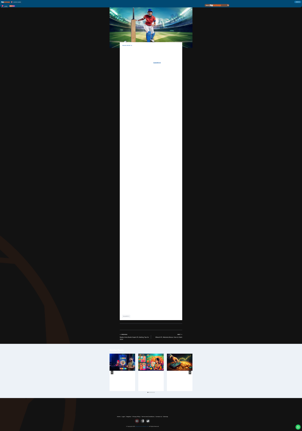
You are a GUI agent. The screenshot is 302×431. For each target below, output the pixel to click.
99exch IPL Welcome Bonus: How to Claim (168, 336)
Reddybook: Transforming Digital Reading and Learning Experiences (151, 376)
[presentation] (122, 362)
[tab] (147, 392)
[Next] (190, 372)
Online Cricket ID (127, 45)
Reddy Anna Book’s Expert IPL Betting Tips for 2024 (134, 337)
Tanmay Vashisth (118, 384)
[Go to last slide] (112, 372)
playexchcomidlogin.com (142, 426)
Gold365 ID (157, 62)
